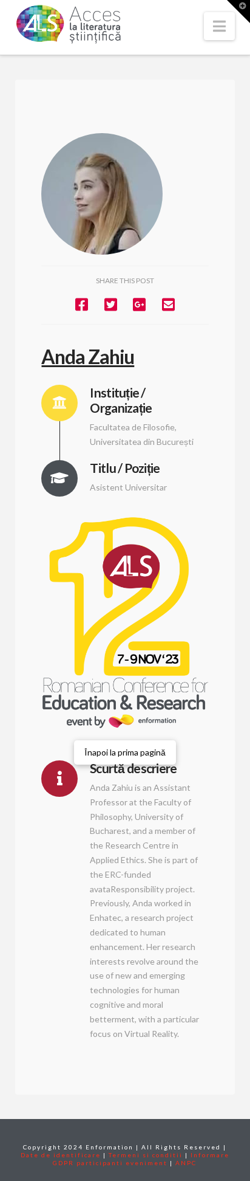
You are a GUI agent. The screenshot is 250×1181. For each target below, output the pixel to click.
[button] (219, 26)
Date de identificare (61, 1155)
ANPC (186, 1162)
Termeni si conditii (146, 1155)
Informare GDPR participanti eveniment (141, 1158)
